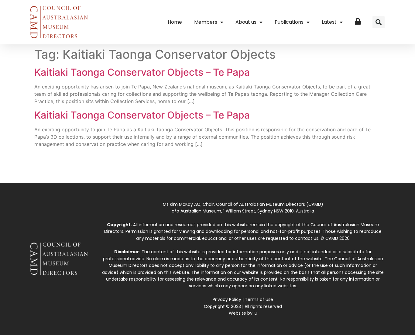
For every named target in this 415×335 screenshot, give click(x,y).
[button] (378, 22)
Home (175, 22)
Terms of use (259, 299)
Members (205, 22)
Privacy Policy (227, 299)
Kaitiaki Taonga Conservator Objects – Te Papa (142, 72)
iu (255, 313)
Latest (329, 22)
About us (245, 22)
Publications (289, 22)
